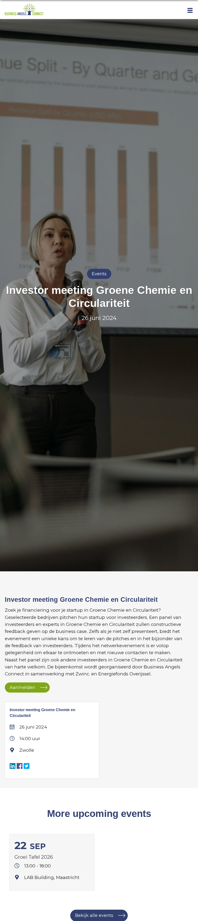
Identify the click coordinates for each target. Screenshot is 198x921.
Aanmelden (22, 687)
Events (99, 273)
